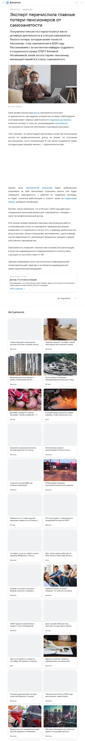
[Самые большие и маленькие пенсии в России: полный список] (24, 334)
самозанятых (61, 123)
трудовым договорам (60, 120)
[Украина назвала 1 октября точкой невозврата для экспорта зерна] (60, 334)
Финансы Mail (27, 9)
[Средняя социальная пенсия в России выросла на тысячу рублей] (24, 440)
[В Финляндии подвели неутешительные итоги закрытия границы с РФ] (60, 475)
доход (36, 113)
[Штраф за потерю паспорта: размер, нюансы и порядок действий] (24, 581)
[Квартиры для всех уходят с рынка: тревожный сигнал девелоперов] (24, 370)
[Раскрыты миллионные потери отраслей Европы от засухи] (24, 686)
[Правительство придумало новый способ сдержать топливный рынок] (24, 721)
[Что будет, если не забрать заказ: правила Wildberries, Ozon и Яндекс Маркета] (24, 545)
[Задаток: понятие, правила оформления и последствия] (60, 651)
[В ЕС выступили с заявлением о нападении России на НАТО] (60, 510)
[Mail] (7, 2)
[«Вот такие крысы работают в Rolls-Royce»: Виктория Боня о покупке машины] (60, 545)
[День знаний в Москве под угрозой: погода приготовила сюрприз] (60, 616)
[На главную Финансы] (14, 2)
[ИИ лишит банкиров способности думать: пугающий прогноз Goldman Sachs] (60, 721)
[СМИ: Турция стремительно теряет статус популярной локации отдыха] (24, 616)
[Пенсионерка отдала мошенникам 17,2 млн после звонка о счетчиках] (60, 440)
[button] (42, 84)
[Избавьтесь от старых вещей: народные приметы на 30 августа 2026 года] (24, 510)
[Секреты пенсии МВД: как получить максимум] (24, 475)
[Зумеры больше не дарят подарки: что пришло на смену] (60, 581)
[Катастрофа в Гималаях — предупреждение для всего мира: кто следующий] (60, 370)
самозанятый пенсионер (39, 188)
